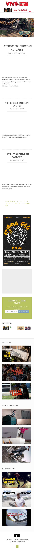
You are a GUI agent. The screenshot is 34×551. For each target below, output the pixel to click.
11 (19, 203)
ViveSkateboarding (22, 539)
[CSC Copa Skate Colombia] (17, 240)
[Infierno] (17, 39)
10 (16, 203)
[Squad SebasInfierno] (17, 27)
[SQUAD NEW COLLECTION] (17, 10)
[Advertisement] (17, 281)
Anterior (12, 201)
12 (22, 203)
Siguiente (27, 203)
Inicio (7, 201)
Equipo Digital (21, 541)
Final (6, 205)
